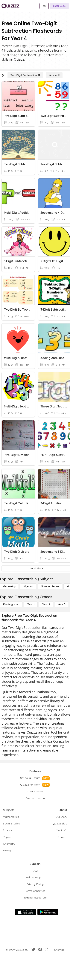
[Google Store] (47, 912)
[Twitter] (33, 950)
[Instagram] (46, 950)
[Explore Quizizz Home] (10, 6)
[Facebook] (40, 950)
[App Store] (25, 912)
